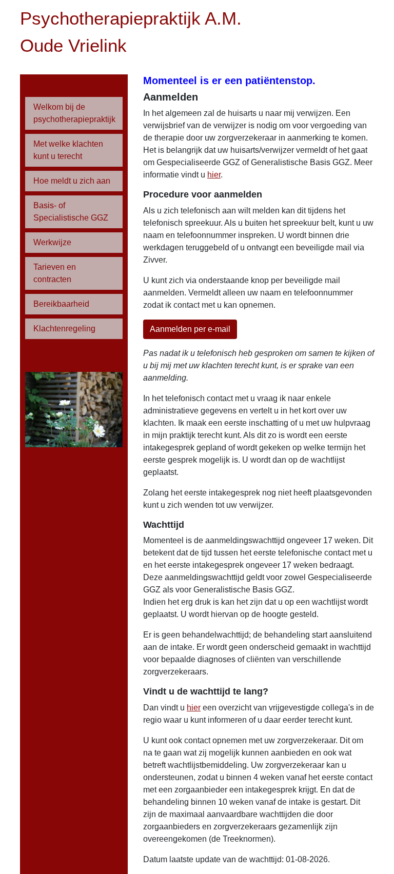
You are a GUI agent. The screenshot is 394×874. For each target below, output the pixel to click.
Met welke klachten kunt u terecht (68, 150)
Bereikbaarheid (61, 304)
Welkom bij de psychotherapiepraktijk (74, 113)
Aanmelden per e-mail (190, 329)
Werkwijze (52, 242)
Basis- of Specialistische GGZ (70, 211)
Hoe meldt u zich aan (71, 180)
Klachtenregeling (64, 328)
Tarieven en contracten (54, 273)
